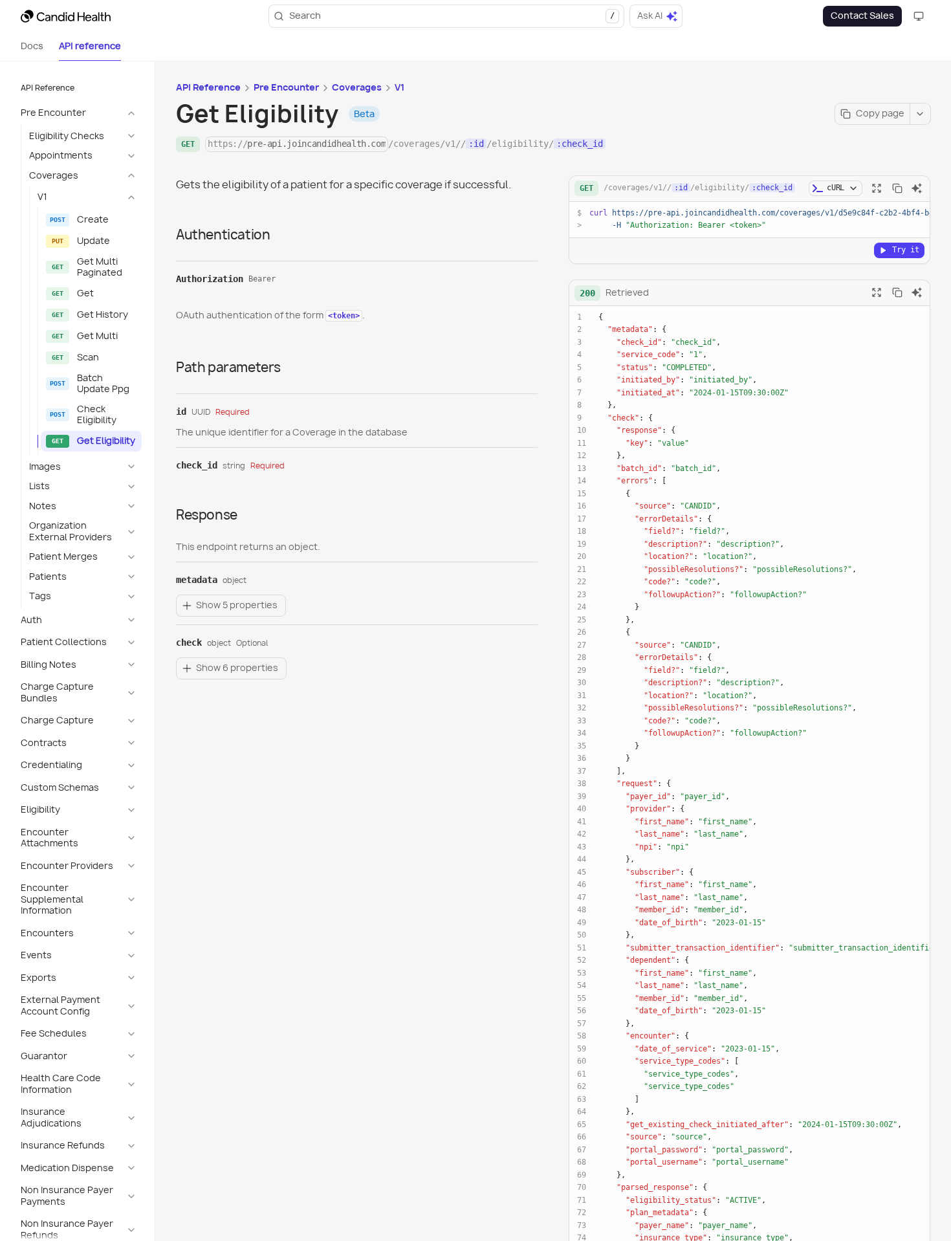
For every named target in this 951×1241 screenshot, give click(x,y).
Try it (905, 249)
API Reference (208, 87)
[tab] (32, 46)
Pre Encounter (286, 87)
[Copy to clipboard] (897, 188)
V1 (399, 87)
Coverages (357, 87)
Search (452, 15)
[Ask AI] (916, 188)
